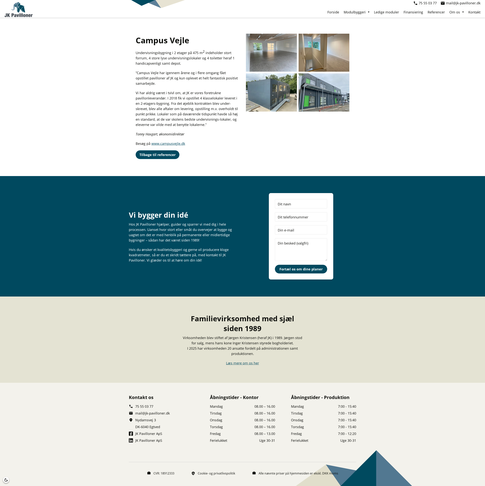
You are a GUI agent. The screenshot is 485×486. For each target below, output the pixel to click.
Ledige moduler (386, 12)
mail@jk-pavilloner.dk (463, 3)
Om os (454, 12)
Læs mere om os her (242, 363)
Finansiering (413, 12)
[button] (6, 480)
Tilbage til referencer (157, 154)
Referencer (436, 12)
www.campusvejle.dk (168, 143)
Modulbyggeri (355, 12)
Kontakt (474, 12)
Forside (333, 12)
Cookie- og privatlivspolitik (216, 473)
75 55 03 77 (428, 3)
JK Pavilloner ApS (148, 433)
